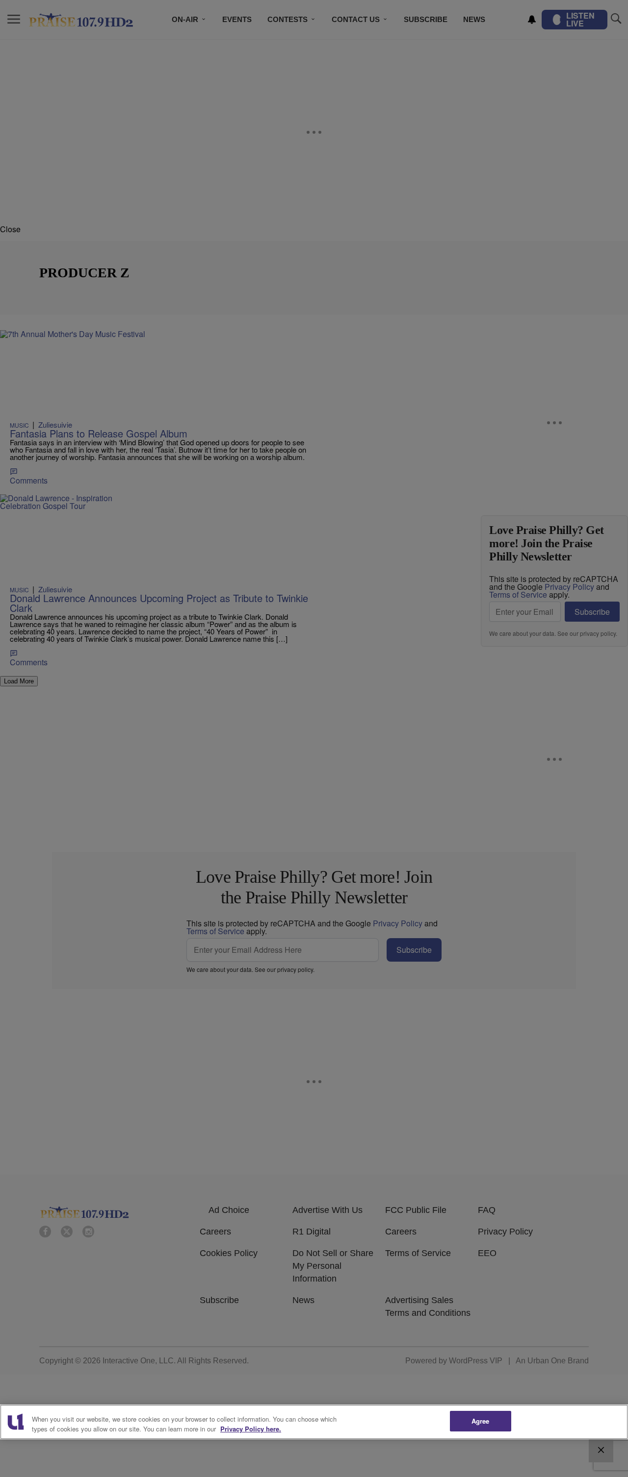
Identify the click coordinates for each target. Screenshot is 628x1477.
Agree (480, 1421)
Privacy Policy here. (250, 1428)
